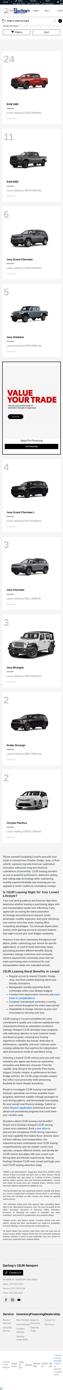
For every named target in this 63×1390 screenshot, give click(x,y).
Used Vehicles (23, 1324)
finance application (21, 1108)
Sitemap (28, 1365)
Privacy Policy (14, 1364)
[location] (58, 2)
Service (8, 1314)
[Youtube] (19, 1300)
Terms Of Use (21, 1365)
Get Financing (31, 446)
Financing (37, 1314)
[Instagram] (12, 1300)
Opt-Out (50, 1364)
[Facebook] (6, 1300)
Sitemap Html (36, 1364)
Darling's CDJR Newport (6, 1365)
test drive (42, 1128)
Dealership (52, 1314)
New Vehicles (22, 1320)
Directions (49, 1324)
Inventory (23, 1314)
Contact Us (15, 1272)
